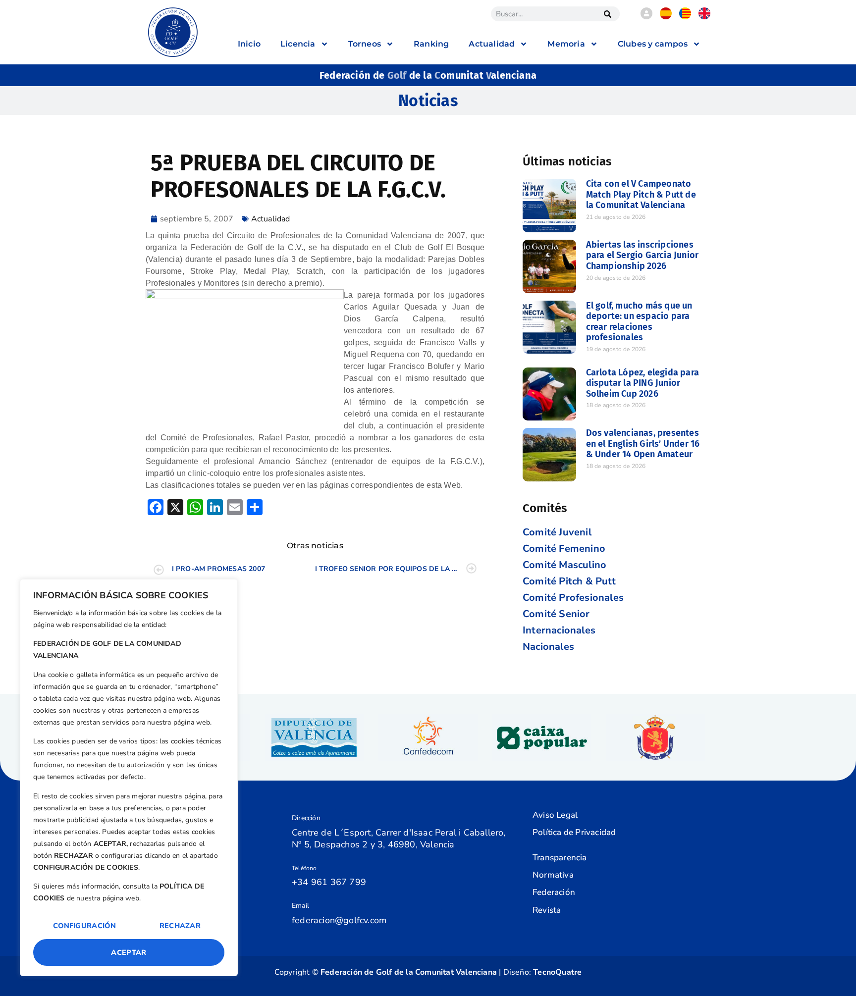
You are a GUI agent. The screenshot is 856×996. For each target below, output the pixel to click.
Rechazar (180, 926)
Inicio (249, 44)
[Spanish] (666, 16)
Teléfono (304, 868)
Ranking (431, 44)
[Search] (607, 13)
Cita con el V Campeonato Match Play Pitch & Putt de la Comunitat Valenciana (641, 194)
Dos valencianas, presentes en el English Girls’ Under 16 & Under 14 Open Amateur (643, 443)
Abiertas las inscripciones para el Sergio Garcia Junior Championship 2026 (642, 255)
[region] (129, 777)
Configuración (84, 926)
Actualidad (270, 218)
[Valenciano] (685, 16)
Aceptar (128, 952)
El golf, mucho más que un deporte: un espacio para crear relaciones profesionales (639, 321)
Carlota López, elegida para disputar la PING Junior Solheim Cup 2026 (642, 383)
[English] (704, 16)
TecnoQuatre (557, 972)
